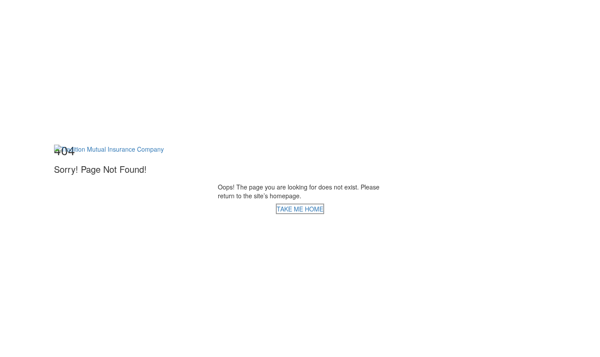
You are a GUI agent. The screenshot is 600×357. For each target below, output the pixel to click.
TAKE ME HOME (300, 208)
